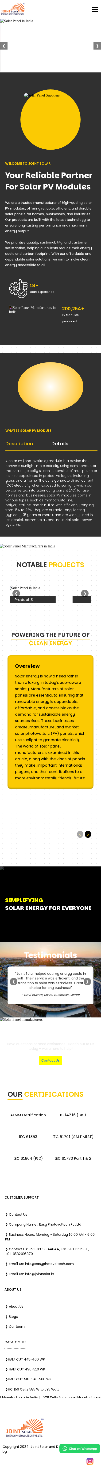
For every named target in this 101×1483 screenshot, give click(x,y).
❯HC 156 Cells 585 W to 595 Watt (32, 1389)
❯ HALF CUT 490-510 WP (25, 1369)
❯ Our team (15, 1326)
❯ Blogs (11, 1316)
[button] (88, 834)
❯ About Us (14, 1306)
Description (19, 443)
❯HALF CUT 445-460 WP (25, 1359)
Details (60, 443)
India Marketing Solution (28, 1451)
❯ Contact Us (16, 1214)
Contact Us (50, 1060)
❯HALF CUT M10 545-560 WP (28, 1379)
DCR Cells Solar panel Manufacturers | (59, 1397)
